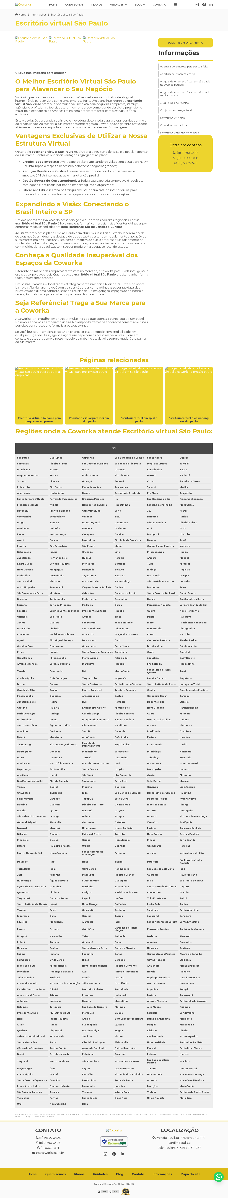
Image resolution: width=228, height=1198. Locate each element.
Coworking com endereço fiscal (180, 133)
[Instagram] (197, 4)
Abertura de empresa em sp (177, 74)
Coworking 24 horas (172, 118)
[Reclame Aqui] (114, 1142)
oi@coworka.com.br (49, 1152)
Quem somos (74, 4)
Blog (138, 4)
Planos (96, 4)
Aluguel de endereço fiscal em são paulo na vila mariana (185, 94)
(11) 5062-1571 (187, 163)
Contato (159, 4)
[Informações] (175, 4)
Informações (38, 14)
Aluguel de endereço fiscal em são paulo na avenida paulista (185, 83)
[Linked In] (211, 4)
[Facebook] (204, 4)
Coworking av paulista (173, 125)
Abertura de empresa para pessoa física (184, 66)
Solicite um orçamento (185, 42)
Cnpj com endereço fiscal (176, 110)
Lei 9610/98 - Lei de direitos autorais (38, 1117)
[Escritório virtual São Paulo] (31, 52)
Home (53, 4)
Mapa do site (190, 1174)
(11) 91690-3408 (187, 153)
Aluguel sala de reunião (174, 103)
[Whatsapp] (219, 1177)
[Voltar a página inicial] (23, 4)
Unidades (117, 4)
